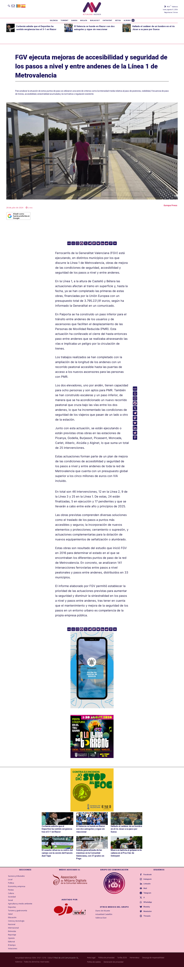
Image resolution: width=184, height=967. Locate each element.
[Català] (18, 5)
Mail (145, 888)
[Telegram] (90, 243)
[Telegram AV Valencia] (92, 710)
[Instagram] (77, 243)
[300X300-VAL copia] (92, 790)
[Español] (23, 5)
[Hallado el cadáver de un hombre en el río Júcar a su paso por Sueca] (126, 28)
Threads (146, 916)
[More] (115, 243)
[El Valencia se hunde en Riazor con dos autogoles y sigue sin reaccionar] (68, 28)
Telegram (147, 893)
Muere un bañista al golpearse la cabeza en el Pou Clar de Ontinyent (126, 853)
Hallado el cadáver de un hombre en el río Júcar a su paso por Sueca (126, 829)
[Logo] (92, 9)
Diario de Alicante (102, 910)
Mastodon (147, 911)
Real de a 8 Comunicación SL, (66, 958)
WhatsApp (147, 902)
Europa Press (170, 205)
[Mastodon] (94, 243)
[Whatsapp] (73, 243)
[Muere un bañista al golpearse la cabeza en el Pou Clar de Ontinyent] (126, 842)
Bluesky (146, 907)
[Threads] (141, 916)
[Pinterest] (111, 243)
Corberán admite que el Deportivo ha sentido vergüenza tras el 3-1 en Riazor (57, 829)
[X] (86, 243)
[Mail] (141, 888)
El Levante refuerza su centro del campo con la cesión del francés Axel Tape (57, 853)
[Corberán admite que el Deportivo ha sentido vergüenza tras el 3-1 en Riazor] (10, 28)
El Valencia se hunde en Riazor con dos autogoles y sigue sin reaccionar (90, 829)
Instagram (147, 879)
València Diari (101, 918)
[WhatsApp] (141, 902)
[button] (9, 5)
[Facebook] (81, 243)
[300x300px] (92, 757)
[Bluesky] (98, 243)
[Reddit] (106, 243)
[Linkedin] (102, 243)
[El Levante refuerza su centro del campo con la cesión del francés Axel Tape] (57, 842)
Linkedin (147, 884)
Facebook (147, 875)
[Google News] (69, 243)
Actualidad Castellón (103, 914)
